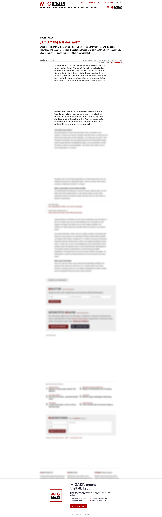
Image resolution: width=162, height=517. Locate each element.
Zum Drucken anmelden (116, 62)
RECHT (70, 8)
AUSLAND (76, 8)
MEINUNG (94, 8)
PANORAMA (62, 8)
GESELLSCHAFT (52, 8)
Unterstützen (102, 2)
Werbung (110, 2)
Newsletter (84, 2)
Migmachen (92, 2)
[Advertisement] (81, 22)
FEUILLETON (85, 8)
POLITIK (42, 8)
